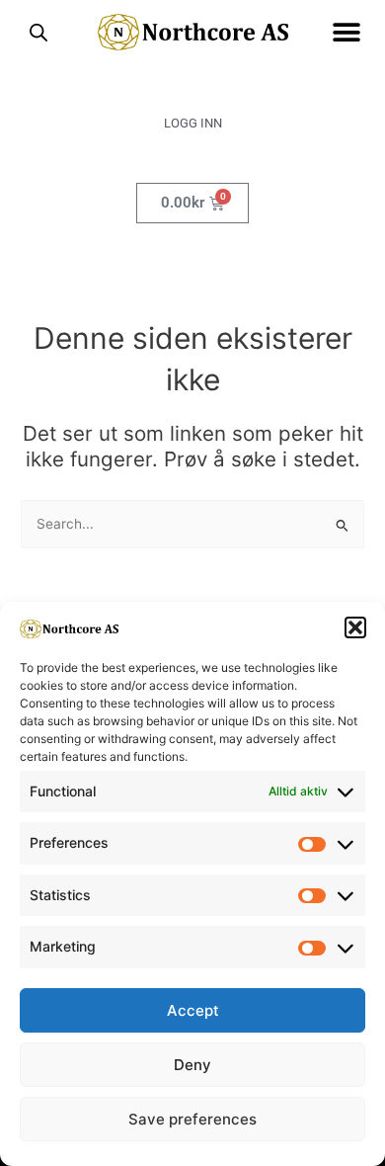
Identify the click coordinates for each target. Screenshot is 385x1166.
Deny (192, 1064)
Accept (193, 1010)
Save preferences (192, 1119)
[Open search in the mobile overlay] (38, 33)
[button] (355, 627)
